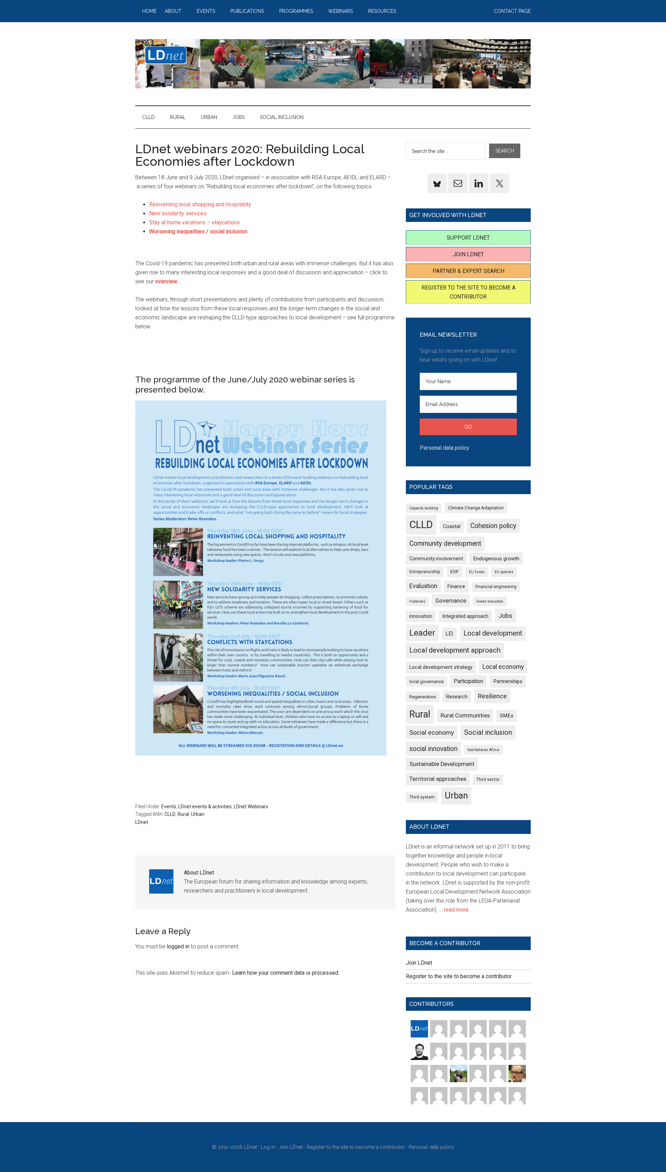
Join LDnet (468, 254)
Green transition (489, 601)
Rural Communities (465, 715)
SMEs (506, 716)
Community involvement (436, 558)
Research (457, 696)
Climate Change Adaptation (476, 507)
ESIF (454, 571)
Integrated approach (465, 616)
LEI (449, 633)
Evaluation (423, 585)
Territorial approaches (437, 779)
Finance (456, 586)
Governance (450, 600)
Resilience (492, 696)
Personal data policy (444, 448)
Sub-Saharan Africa (483, 750)
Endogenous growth (496, 558)
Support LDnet (468, 237)
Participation (468, 681)
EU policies (504, 572)
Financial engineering (495, 586)
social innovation (433, 749)
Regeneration (422, 696)
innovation (420, 616)
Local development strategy (440, 667)
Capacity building (423, 508)
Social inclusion (488, 732)
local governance (426, 681)
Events (168, 806)
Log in (268, 1147)
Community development (445, 544)
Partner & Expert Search (468, 271)
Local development (492, 633)
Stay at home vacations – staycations (194, 222)
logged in (178, 946)
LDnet (333, 64)
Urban (197, 814)
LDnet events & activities (205, 806)
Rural (183, 814)
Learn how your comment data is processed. (285, 973)
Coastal (451, 526)
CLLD (170, 814)
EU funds (477, 572)
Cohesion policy (493, 526)
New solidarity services (178, 213)
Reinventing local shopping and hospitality (200, 204)
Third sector (488, 779)
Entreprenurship (424, 571)
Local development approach (455, 650)
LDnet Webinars (251, 806)
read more (456, 909)
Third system (422, 797)
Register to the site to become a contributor (459, 976)
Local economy (503, 666)
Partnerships (507, 681)
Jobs (505, 615)
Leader (422, 633)
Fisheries (417, 601)
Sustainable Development (442, 764)
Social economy (431, 732)
